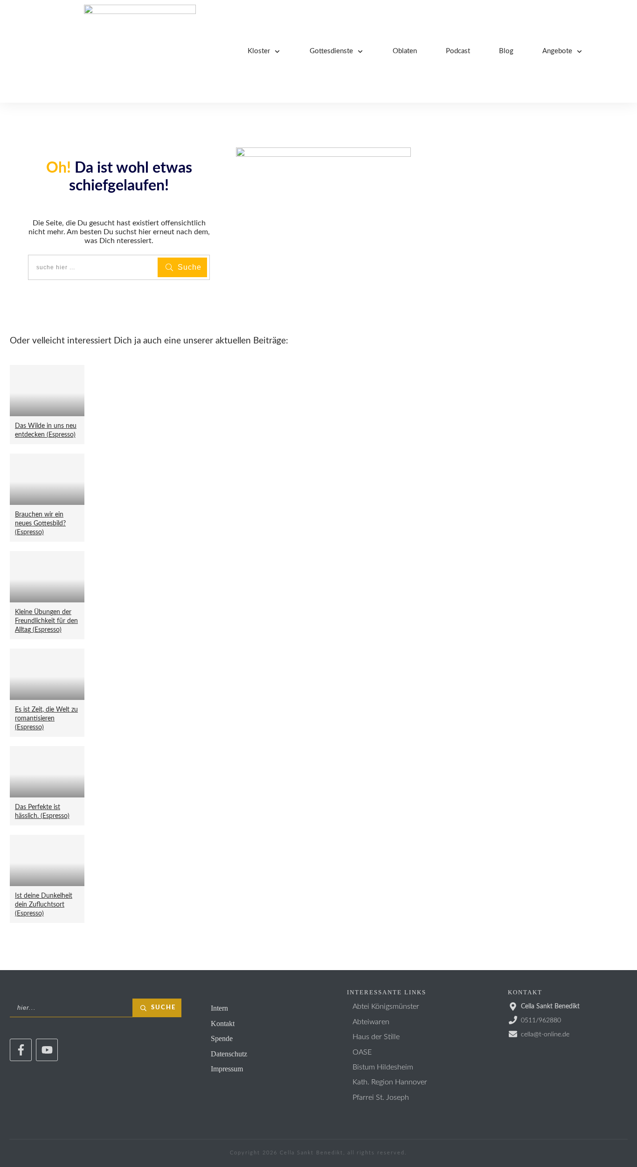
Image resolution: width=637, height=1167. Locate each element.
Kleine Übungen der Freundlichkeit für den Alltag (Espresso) (46, 621)
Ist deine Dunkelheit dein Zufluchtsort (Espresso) (43, 905)
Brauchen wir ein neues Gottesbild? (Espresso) (40, 523)
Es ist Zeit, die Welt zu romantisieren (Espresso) (46, 718)
